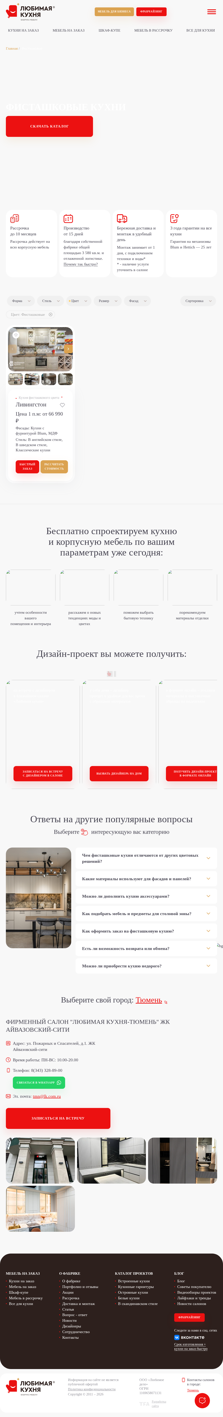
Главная (12, 48)
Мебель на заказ (68, 30)
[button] (68, 349)
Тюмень (149, 1000)
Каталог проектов (134, 1273)
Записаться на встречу (58, 1118)
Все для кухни (200, 30)
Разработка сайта (159, 1404)
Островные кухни (133, 1292)
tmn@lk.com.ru (47, 1096)
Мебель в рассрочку (153, 30)
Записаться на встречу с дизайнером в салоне (43, 773)
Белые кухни (129, 1298)
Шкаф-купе (109, 30)
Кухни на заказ (23, 30)
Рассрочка (70, 1298)
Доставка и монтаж (78, 1303)
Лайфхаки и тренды (194, 1298)
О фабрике (71, 1281)
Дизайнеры (71, 1326)
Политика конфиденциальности (92, 1389)
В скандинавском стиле (138, 1303)
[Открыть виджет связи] (202, 1400)
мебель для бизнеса (114, 11)
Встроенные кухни (134, 1281)
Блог (181, 1281)
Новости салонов (191, 1303)
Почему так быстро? (81, 264)
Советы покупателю (194, 1286)
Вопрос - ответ (74, 1315)
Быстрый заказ (27, 466)
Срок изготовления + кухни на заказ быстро (191, 1346)
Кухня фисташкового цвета (39, 397)
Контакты (70, 1337)
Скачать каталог (49, 126)
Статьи (68, 1309)
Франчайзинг (151, 11)
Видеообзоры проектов (196, 1292)
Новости (69, 1320)
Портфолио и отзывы (80, 1286)
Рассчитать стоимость (54, 466)
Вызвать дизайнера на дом (119, 773)
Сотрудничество (76, 1332)
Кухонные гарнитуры (136, 1286)
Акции (68, 1292)
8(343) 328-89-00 (46, 1070)
